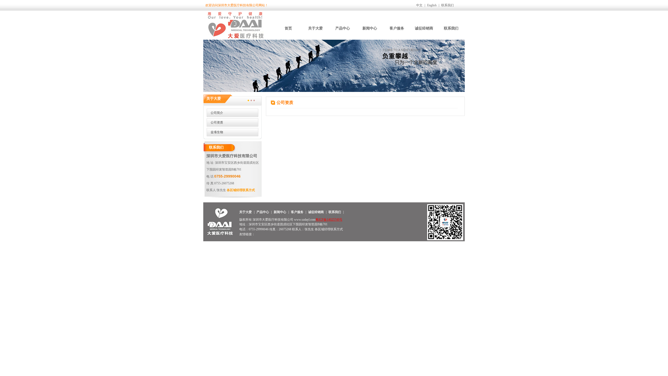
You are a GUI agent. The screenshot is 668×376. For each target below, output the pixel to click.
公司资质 (217, 122)
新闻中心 (369, 28)
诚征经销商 (424, 28)
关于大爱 (315, 28)
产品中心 (342, 28)
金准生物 (217, 132)
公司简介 (217, 113)
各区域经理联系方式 (241, 190)
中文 (419, 5)
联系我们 (447, 5)
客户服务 (397, 28)
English (432, 5)
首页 (288, 28)
